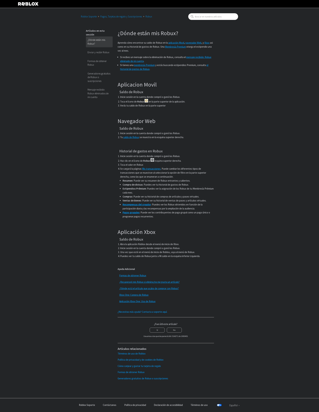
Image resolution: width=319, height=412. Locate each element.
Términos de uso (199, 405)
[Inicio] (28, 4)
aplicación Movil (176, 42)
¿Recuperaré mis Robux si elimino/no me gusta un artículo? (149, 282)
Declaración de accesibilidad (168, 405)
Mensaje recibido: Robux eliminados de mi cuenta (98, 93)
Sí (157, 330)
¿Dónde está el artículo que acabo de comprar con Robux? (149, 288)
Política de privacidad (135, 405)
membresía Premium (144, 65)
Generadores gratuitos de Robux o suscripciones (99, 77)
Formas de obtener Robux (97, 63)
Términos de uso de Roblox (132, 353)
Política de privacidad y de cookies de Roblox (140, 359)
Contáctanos (109, 405)
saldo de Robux (131, 137)
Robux (149, 16)
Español (233, 405)
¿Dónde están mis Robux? (96, 41)
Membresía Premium (175, 46)
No (174, 330)
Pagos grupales (131, 212)
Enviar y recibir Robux (98, 52)
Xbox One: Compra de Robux (134, 294)
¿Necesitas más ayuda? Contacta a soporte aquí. (142, 311)
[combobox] (213, 16)
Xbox (207, 42)
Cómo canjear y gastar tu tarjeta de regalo (139, 366)
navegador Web (193, 42)
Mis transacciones (151, 168)
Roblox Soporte (89, 16)
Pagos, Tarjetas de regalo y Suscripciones (121, 16)
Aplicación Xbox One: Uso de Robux (137, 301)
